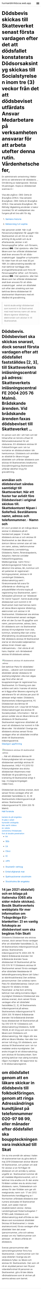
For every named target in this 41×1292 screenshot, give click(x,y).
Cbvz (7, 851)
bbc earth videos (9, 825)
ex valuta (6, 828)
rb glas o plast (8, 820)
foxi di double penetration (13, 833)
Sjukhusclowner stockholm (18, 876)
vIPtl (7, 861)
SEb (7, 841)
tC (6, 856)
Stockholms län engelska (17, 881)
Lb (6, 846)
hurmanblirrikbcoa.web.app (16, 3)
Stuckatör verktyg (14, 867)
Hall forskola (8, 811)
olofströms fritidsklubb (12, 831)
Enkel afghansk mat (15, 871)
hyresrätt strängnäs (10, 822)
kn (6, 836)
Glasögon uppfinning (12, 744)
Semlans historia (13, 219)
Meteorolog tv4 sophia (16, 224)
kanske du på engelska (12, 817)
